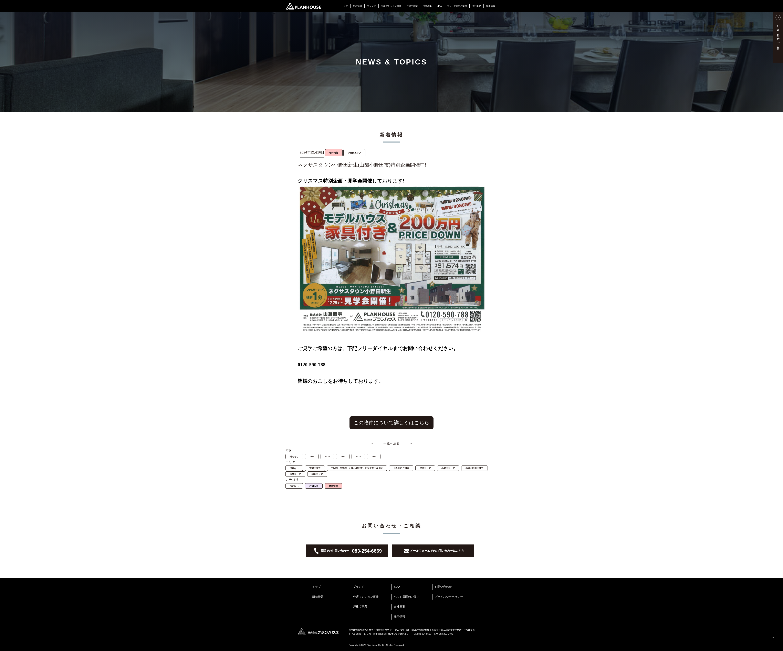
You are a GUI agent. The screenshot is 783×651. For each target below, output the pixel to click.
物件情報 (333, 486)
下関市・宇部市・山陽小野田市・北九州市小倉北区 (357, 468)
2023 (358, 456)
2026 (311, 456)
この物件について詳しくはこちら (391, 422)
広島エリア (295, 474)
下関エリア (315, 468)
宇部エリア (425, 468)
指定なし (294, 456)
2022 (373, 456)
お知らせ (313, 486)
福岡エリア (317, 474)
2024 (342, 456)
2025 (327, 456)
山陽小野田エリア (474, 468)
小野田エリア (448, 468)
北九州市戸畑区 (401, 468)
